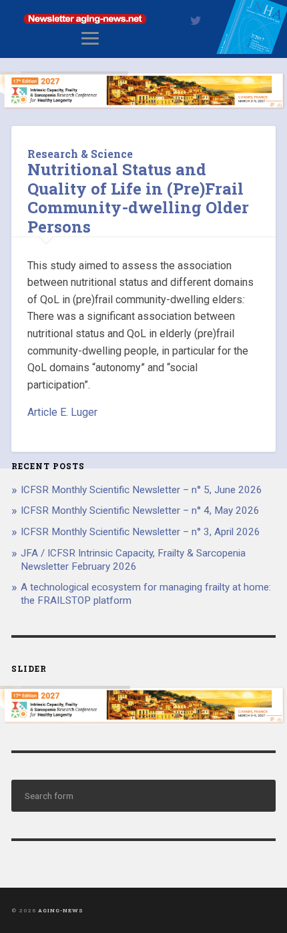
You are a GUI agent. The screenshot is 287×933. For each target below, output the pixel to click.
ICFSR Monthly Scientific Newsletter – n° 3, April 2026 (140, 532)
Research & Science (80, 154)
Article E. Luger (62, 412)
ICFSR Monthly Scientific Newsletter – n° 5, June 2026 (141, 490)
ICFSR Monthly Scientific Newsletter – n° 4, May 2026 (140, 510)
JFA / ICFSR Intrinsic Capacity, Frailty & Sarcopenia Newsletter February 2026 (133, 559)
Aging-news (60, 910)
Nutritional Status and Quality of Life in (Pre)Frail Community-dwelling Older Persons (138, 198)
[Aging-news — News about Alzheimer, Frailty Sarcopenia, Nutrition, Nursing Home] (143, 50)
